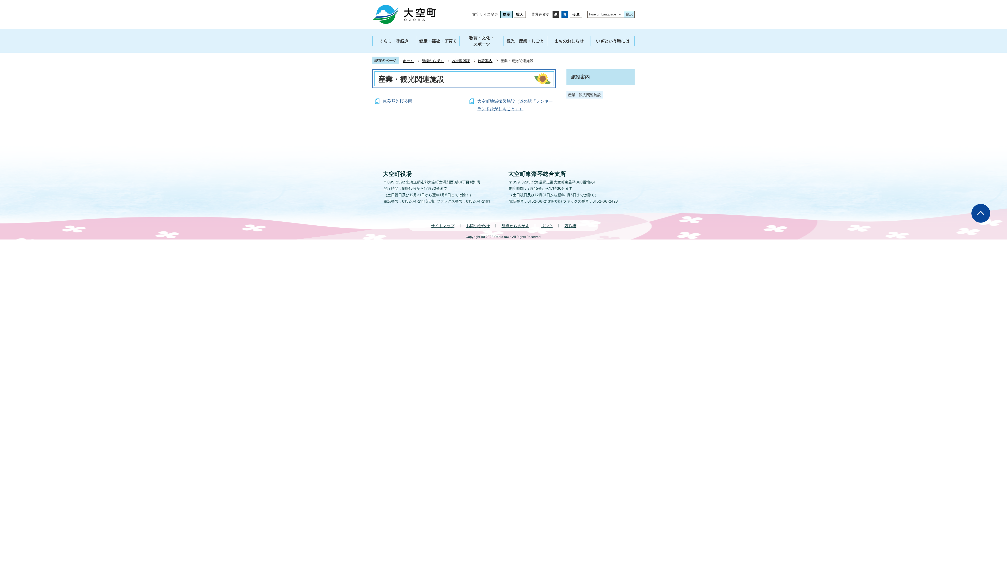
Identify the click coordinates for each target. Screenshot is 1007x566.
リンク (547, 225)
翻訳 (629, 14)
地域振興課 (461, 60)
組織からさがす (515, 225)
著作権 (570, 225)
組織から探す (433, 60)
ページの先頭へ (980, 213)
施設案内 (485, 60)
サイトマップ (442, 225)
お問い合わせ (478, 225)
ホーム (408, 60)
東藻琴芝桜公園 (397, 101)
